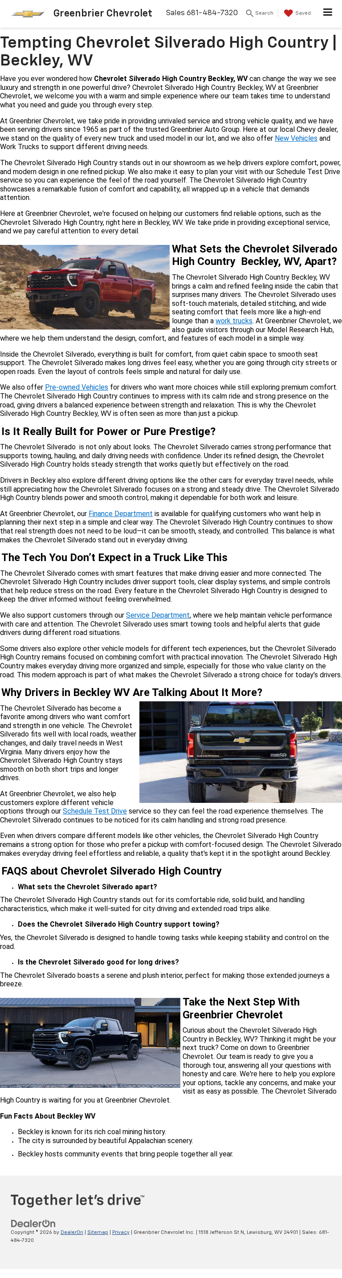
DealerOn (72, 1232)
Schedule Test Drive (95, 811)
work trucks (234, 321)
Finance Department (121, 513)
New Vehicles (296, 138)
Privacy (121, 1232)
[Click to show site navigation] (328, 14)
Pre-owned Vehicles (76, 387)
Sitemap (97, 1232)
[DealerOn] (33, 1223)
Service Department (158, 615)
